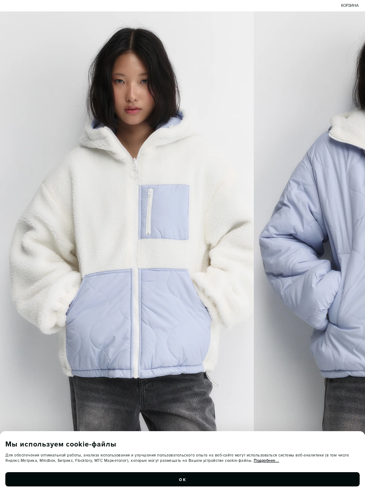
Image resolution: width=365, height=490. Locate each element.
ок (182, 479)
